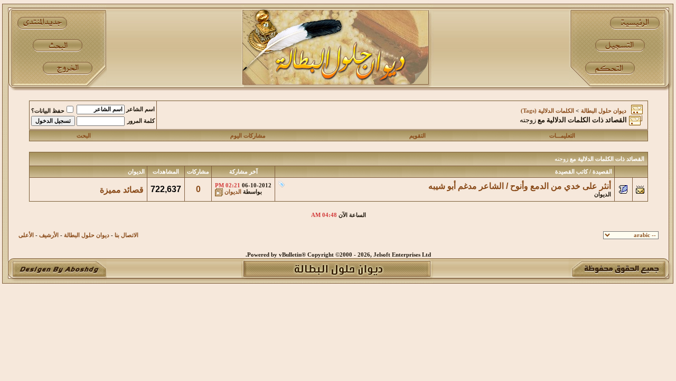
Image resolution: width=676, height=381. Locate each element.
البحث (84, 136)
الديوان (602, 194)
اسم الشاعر (140, 109)
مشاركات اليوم (248, 136)
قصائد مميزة (122, 189)
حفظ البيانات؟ (47, 111)
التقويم (417, 136)
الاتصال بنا (126, 235)
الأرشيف (49, 235)
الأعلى (26, 235)
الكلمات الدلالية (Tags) (547, 111)
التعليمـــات (562, 136)
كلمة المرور (141, 121)
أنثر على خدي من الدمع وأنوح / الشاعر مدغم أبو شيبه (519, 186)
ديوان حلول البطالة (603, 111)
